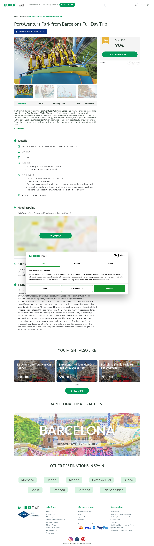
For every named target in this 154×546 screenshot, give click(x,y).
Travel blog (50, 533)
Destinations (33, 5)
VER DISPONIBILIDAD (119, 54)
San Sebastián (113, 490)
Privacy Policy (115, 522)
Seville (35, 490)
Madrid (74, 480)
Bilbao (128, 480)
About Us (49, 511)
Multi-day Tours (49, 5)
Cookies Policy (115, 519)
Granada (58, 490)
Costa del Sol (101, 480)
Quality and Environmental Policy (122, 525)
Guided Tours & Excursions (55, 519)
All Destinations (51, 530)
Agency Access (83, 517)
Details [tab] (77, 263)
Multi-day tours (51, 517)
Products (23, 16)
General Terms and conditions (120, 514)
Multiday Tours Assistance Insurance (123, 517)
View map (55, 236)
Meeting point (59, 104)
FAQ (80, 514)
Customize (75, 288)
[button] (147, 5)
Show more (77, 391)
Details (40, 104)
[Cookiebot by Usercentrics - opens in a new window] (115, 256)
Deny (45, 288)
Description (21, 104)
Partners (81, 519)
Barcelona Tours (52, 522)
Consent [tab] (43, 263)
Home (16, 16)
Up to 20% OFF (67, 5)
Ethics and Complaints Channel (121, 530)
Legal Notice (114, 511)
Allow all (109, 288)
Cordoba (84, 490)
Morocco (27, 480)
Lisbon (51, 480)
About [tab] (110, 263)
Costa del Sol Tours (53, 528)
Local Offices (50, 514)
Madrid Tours (51, 525)
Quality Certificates (117, 528)
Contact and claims (85, 511)
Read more (19, 128)
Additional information (85, 104)
